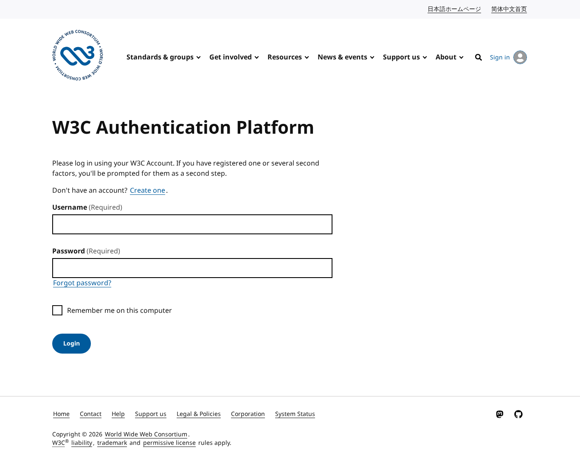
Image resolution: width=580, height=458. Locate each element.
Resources (284, 57)
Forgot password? (82, 283)
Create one (147, 190)
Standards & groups (160, 57)
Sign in (500, 57)
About (446, 57)
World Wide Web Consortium (146, 434)
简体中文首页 (509, 9)
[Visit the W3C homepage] (77, 57)
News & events (342, 57)
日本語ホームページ (455, 9)
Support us (401, 57)
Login (71, 343)
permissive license (169, 442)
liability (81, 442)
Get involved (230, 57)
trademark (112, 442)
